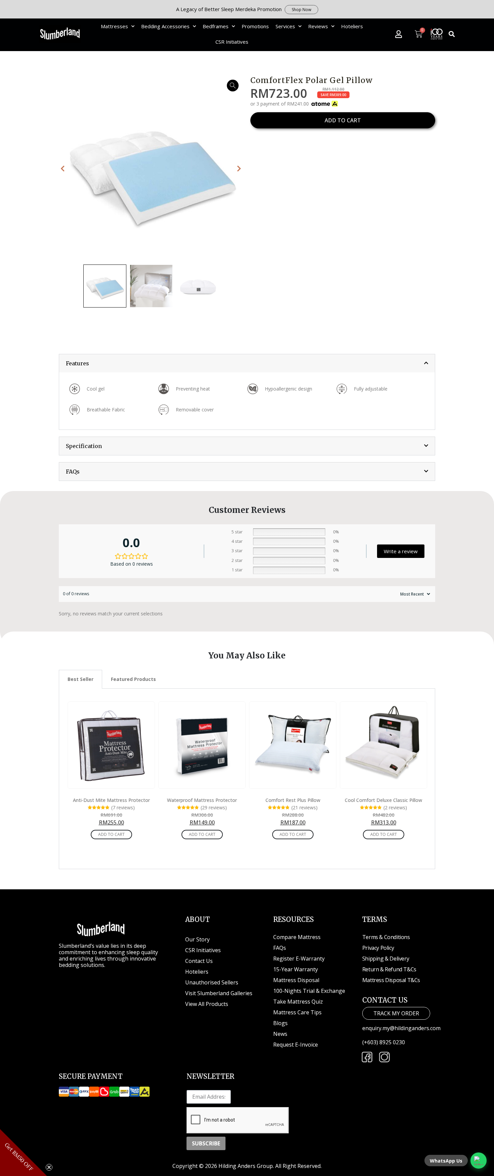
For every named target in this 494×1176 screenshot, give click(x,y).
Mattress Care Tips (297, 1012)
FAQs (73, 471)
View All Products (206, 1004)
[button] (451, 34)
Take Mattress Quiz (298, 1001)
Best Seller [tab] (80, 679)
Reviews (318, 26)
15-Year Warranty (295, 969)
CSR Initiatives (231, 41)
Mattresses (114, 26)
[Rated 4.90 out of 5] (279, 808)
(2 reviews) (395, 808)
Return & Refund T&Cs (389, 969)
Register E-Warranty (299, 958)
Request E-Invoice (295, 1044)
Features (77, 363)
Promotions (255, 26)
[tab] (247, 363)
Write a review (401, 551)
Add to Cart (111, 834)
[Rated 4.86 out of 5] (188, 808)
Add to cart (343, 120)
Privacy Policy (378, 947)
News (280, 1034)
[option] (151, 168)
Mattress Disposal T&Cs (391, 980)
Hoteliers (352, 26)
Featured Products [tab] (133, 679)
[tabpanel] (247, 779)
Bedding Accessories (165, 26)
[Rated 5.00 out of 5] (99, 808)
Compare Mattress (297, 937)
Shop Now (301, 9)
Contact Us (199, 961)
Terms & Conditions (386, 937)
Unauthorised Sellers (212, 982)
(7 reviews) (123, 808)
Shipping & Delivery (385, 958)
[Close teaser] (49, 1167)
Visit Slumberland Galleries (218, 993)
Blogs (280, 1023)
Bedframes (216, 26)
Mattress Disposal (296, 980)
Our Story (197, 939)
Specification (84, 446)
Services (285, 26)
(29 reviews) (214, 808)
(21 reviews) (304, 808)
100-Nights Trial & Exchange (309, 991)
